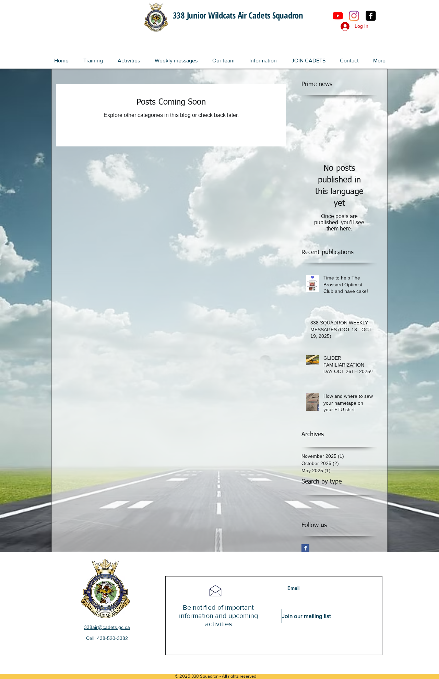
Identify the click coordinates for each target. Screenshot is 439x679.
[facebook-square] (371, 16)
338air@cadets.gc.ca (107, 627)
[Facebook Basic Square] (305, 548)
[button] (93, 58)
